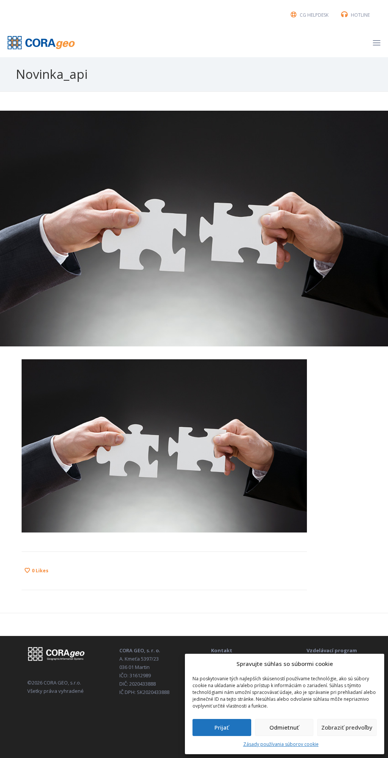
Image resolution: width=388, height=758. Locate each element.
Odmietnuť (284, 727)
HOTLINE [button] (360, 15)
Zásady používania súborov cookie (281, 744)
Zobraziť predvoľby (346, 727)
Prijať (221, 727)
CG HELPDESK (314, 15)
